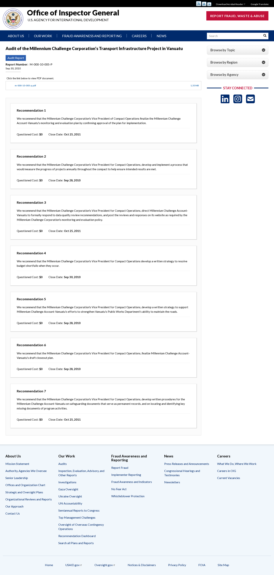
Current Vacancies (228, 478)
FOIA (201, 565)
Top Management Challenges (76, 517)
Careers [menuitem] (139, 36)
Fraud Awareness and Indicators (131, 481)
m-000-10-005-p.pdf (25, 85)
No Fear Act (119, 489)
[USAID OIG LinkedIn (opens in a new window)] (225, 99)
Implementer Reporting (126, 474)
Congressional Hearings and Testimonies (182, 473)
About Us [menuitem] (16, 36)
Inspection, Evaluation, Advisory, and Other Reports (81, 473)
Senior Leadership (16, 478)
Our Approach (14, 506)
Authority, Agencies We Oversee (26, 471)
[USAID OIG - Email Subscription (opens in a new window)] (250, 99)
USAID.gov (72, 565)
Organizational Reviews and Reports (28, 499)
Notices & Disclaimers (142, 565)
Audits (62, 463)
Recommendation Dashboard (77, 536)
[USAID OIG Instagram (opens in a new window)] (237, 99)
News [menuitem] (161, 36)
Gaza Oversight (68, 489)
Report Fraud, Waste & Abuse (237, 16)
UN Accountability (70, 503)
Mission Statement (17, 463)
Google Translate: (260, 4)
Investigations (67, 482)
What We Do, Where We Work (236, 463)
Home (49, 565)
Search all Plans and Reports (76, 543)
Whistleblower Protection (127, 496)
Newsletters (172, 482)
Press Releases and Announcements (186, 463)
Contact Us (12, 513)
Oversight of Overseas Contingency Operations (81, 526)
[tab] (237, 50)
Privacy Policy (177, 565)
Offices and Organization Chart (25, 485)
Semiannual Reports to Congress (79, 510)
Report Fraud (119, 467)
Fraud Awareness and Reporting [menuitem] (92, 36)
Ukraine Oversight (70, 496)
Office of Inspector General (73, 12)
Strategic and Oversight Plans (24, 492)
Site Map (223, 565)
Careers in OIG (226, 471)
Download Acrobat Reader (229, 4)
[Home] (13, 19)
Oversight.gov (104, 565)
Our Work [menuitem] (43, 36)
